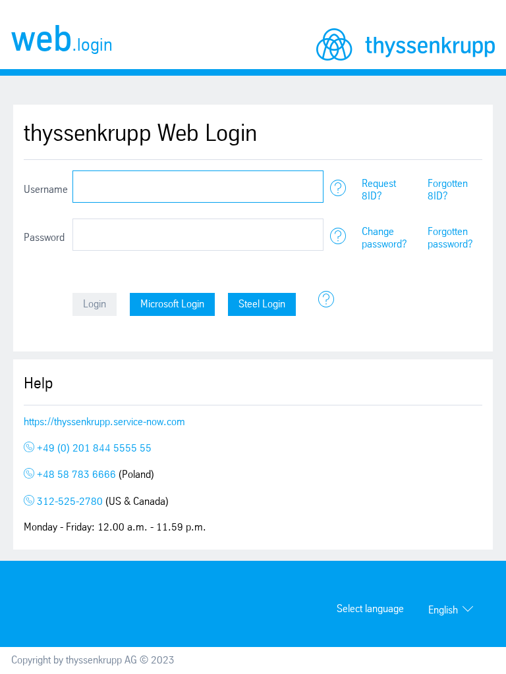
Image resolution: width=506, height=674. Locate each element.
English (443, 610)
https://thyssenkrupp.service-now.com (104, 422)
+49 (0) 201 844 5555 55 (93, 449)
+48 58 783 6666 (76, 475)
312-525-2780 (69, 502)
